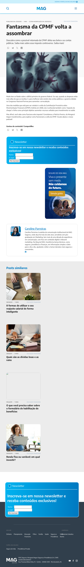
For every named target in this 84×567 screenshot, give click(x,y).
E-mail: (12, 158)
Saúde (47, 534)
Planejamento (18, 534)
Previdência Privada (24, 549)
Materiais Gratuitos (67, 534)
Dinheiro (9, 534)
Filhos (34, 534)
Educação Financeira (71, 21)
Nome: (12, 155)
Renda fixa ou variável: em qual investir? (20, 425)
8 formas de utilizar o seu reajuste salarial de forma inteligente (22, 275)
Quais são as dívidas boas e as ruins (19, 326)
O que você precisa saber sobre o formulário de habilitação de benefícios (23, 375)
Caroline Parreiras (35, 228)
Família (41, 534)
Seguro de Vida (11, 549)
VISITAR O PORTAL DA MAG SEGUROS (65, 1)
